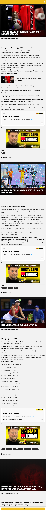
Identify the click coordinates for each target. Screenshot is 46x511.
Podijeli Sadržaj (22, 508)
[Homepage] (44, 2)
